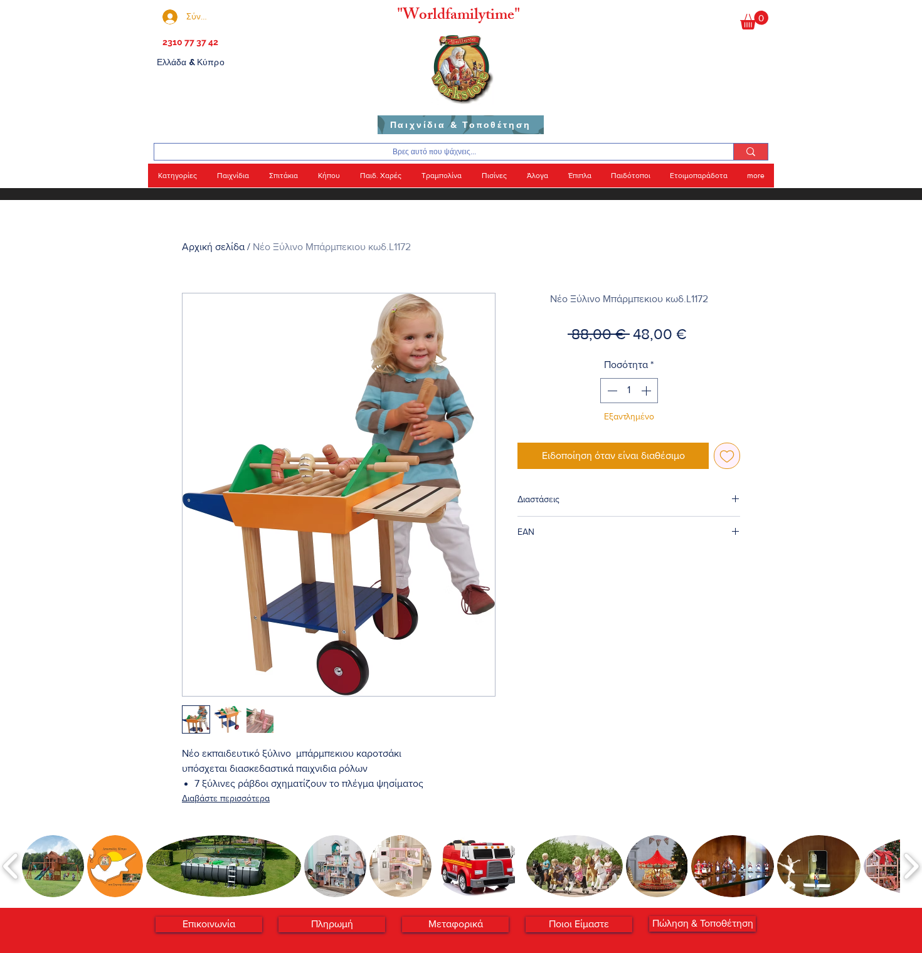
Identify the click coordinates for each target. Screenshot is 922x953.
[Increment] (647, 391)
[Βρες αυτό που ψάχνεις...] (750, 152)
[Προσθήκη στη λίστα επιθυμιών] (727, 456)
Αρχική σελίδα (213, 246)
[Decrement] (611, 391)
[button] (754, 20)
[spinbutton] (629, 391)
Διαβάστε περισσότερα (226, 798)
